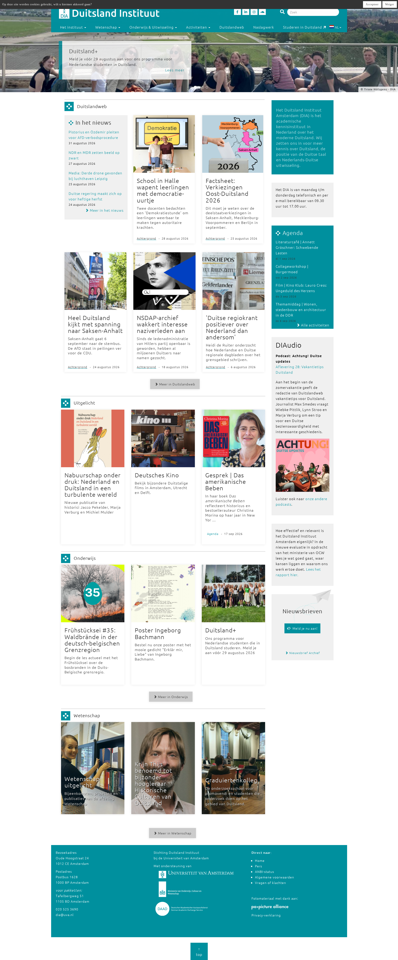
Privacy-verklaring (266, 915)
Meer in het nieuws (106, 210)
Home (260, 860)
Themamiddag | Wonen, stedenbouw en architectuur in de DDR (301, 309)
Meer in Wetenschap (174, 833)
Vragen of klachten (270, 882)
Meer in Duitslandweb (176, 384)
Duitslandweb (231, 27)
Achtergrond (146, 238)
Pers (258, 866)
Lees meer (174, 69)
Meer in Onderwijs (172, 696)
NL (336, 27)
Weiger (389, 4)
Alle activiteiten (314, 325)
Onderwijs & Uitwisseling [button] (152, 27)
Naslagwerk (263, 27)
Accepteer (372, 4)
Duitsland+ (83, 50)
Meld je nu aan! (304, 628)
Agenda (293, 232)
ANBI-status (264, 871)
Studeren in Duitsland (302, 27)
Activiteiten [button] (197, 27)
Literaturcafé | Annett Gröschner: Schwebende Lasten (297, 247)
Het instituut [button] (72, 27)
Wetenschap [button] (106, 27)
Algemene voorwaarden (274, 877)
